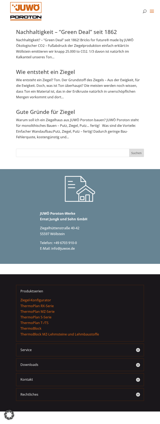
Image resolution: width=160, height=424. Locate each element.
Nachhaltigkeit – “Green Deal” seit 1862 (66, 32)
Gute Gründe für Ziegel (45, 112)
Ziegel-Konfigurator (35, 300)
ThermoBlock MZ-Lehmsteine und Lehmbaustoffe (59, 334)
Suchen (136, 153)
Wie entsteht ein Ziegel (45, 72)
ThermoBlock (30, 328)
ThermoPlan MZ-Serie (37, 311)
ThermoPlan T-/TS (34, 322)
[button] (9, 415)
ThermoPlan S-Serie (35, 317)
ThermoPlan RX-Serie (37, 306)
